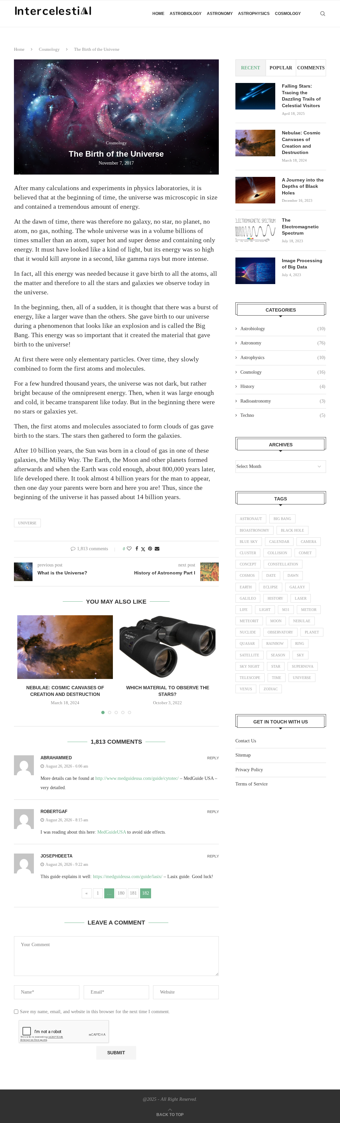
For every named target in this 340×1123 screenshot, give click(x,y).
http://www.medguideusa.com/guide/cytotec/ (137, 778)
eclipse (270, 587)
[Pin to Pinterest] (150, 549)
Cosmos (247, 575)
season (278, 655)
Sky (300, 655)
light (265, 610)
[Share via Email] (157, 549)
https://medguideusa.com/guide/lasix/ (127, 876)
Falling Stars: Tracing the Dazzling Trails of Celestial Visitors (301, 95)
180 (121, 893)
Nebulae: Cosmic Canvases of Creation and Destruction (301, 142)
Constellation (283, 564)
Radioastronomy (282, 401)
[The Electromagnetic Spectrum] (255, 230)
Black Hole (292, 530)
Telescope (250, 678)
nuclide (248, 632)
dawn (293, 575)
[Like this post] (129, 549)
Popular (281, 67)
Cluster (248, 553)
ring (299, 643)
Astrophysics (254, 13)
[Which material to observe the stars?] (167, 647)
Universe (27, 523)
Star (275, 666)
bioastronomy (254, 530)
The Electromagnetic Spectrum (300, 226)
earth (246, 587)
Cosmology (288, 13)
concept (248, 564)
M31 (286, 610)
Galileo (248, 598)
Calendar (279, 542)
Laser (300, 598)
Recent (250, 67)
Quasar (247, 643)
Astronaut (251, 519)
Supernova (302, 666)
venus (246, 689)
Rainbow (275, 643)
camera (308, 542)
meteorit (249, 621)
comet (305, 553)
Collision (277, 553)
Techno (282, 415)
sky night (250, 666)
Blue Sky (249, 542)
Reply (213, 758)
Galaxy (297, 587)
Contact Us (245, 740)
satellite (249, 655)
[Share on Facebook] (136, 549)
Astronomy (220, 13)
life (244, 610)
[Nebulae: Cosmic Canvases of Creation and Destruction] (65, 647)
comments (311, 67)
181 (133, 893)
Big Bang (282, 519)
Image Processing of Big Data (302, 264)
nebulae (301, 621)
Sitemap (243, 755)
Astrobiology (186, 13)
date (271, 575)
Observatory (280, 632)
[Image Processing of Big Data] (255, 271)
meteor (308, 610)
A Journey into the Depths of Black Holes (303, 186)
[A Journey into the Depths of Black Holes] (255, 190)
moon (276, 621)
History (282, 386)
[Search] (322, 13)
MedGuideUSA (111, 832)
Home (158, 13)
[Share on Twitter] (143, 549)
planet (312, 632)
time (276, 678)
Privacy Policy (249, 769)
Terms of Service (251, 784)
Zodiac (271, 689)
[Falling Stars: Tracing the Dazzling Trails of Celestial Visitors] (255, 96)
